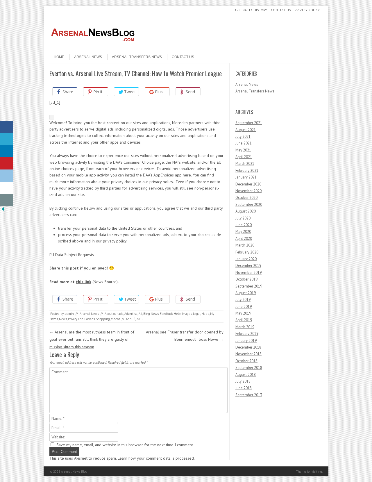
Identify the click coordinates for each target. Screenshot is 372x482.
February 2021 (246, 170)
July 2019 (243, 299)
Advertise (130, 314)
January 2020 (246, 258)
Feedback (166, 314)
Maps (205, 314)
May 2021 (243, 150)
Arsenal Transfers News (137, 57)
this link (83, 281)
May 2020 (243, 231)
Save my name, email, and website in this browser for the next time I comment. (125, 444)
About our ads (114, 314)
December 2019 (248, 265)
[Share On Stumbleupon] (6, 188)
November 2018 (248, 353)
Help (177, 314)
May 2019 (243, 313)
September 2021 (248, 122)
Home (59, 57)
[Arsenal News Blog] (93, 46)
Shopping (103, 319)
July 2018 (243, 381)
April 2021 (243, 156)
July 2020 (243, 218)
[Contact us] (6, 200)
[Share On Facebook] (6, 127)
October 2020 (246, 197)
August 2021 (245, 129)
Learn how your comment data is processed (156, 458)
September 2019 (248, 286)
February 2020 (246, 252)
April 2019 (243, 319)
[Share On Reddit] (6, 175)
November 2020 (248, 190)
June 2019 (243, 306)
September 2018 (248, 367)
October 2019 (246, 279)
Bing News (151, 314)
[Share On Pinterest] (6, 163)
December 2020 (248, 184)
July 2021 (243, 136)
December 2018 (248, 347)
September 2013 (248, 394)
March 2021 (244, 163)
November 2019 (248, 272)
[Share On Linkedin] (6, 151)
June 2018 (243, 387)
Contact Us (281, 10)
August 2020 (245, 211)
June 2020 (243, 224)
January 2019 (246, 340)
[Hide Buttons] (3, 210)
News (63, 319)
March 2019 (244, 326)
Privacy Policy (307, 10)
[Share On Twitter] (6, 139)
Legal (196, 314)
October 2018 (246, 360)
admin (69, 314)
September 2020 (248, 204)
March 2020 (244, 245)
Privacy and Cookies (81, 319)
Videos (115, 319)
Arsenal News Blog (74, 471)
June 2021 (243, 143)
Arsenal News (88, 57)
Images (187, 314)
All (140, 314)
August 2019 (245, 292)
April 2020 (243, 238)
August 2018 (245, 374)
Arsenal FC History (251, 10)
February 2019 (246, 333)
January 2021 (246, 177)
